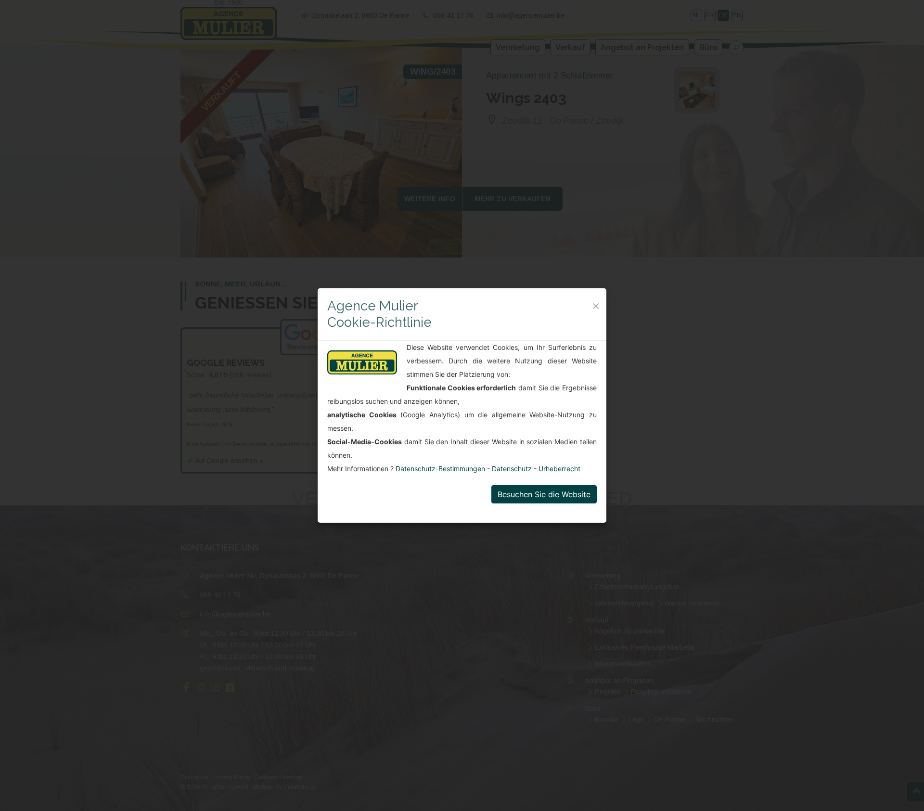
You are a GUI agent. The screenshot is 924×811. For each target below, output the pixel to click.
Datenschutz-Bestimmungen (441, 468)
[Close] (595, 306)
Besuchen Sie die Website (544, 494)
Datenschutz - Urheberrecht (536, 468)
